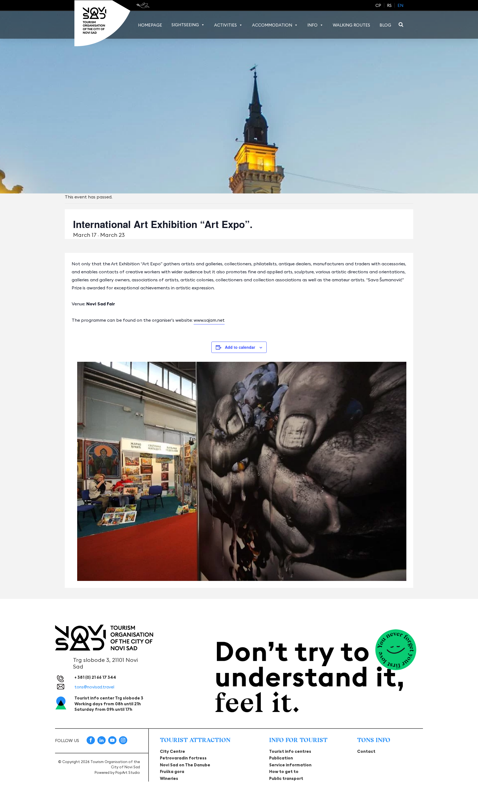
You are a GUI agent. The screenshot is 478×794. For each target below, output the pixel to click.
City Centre (172, 751)
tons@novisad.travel (94, 687)
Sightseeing (185, 24)
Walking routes (351, 25)
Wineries (169, 778)
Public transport (286, 778)
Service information (290, 764)
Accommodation (272, 25)
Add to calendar (240, 347)
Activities (225, 25)
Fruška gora (172, 771)
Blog (385, 25)
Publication (281, 758)
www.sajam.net (209, 320)
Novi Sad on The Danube (185, 764)
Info (312, 25)
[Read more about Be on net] (143, 5)
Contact (366, 751)
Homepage (150, 25)
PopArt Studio (127, 772)
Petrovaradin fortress (183, 758)
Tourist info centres (290, 751)
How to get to (283, 771)
